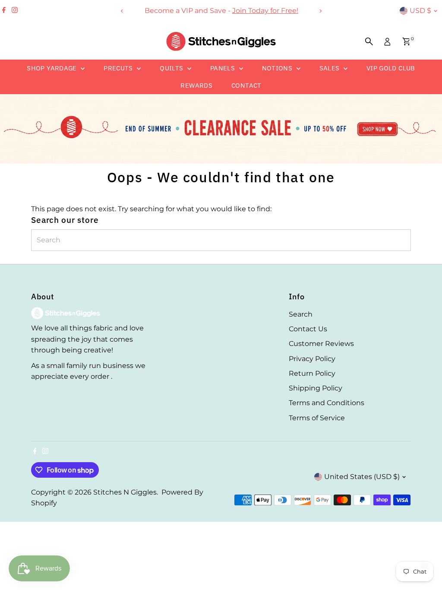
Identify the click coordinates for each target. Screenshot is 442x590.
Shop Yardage (53, 68)
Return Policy (312, 373)
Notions (278, 68)
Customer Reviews (321, 343)
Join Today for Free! (265, 10)
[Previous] (122, 11)
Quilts (172, 68)
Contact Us (308, 329)
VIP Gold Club (390, 68)
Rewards (196, 85)
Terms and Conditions (326, 403)
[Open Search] (369, 41)
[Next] (320, 11)
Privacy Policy (312, 359)
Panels (223, 68)
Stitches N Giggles (125, 492)
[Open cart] (406, 41)
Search (301, 314)
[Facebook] (4, 10)
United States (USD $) (362, 477)
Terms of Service (317, 418)
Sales (330, 68)
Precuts (119, 68)
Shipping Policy (315, 388)
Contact (246, 85)
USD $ (420, 10)
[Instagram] (14, 10)
